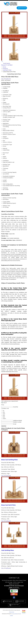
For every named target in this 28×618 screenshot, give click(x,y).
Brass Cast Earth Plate (8, 505)
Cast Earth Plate (7, 70)
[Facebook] (14, 598)
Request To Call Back (6, 65)
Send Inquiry (6, 63)
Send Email (23, 7)
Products (5, 68)
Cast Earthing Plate (7, 550)
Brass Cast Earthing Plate (9, 459)
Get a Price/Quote (6, 78)
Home (4, 67)
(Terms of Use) (11, 611)
